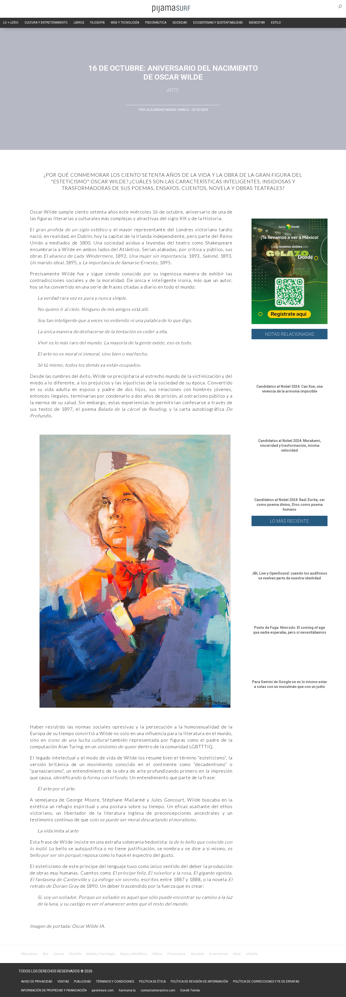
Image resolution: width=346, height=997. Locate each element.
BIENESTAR (257, 22)
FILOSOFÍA (97, 22)
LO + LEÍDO (10, 22)
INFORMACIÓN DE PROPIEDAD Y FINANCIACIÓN (54, 990)
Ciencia (58, 954)
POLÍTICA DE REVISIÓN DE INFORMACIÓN (199, 981)
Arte (173, 90)
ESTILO (276, 22)
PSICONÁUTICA (155, 22)
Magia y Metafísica (133, 954)
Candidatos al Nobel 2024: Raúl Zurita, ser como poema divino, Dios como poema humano (289, 504)
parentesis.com (103, 990)
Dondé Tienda (190, 990)
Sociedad (197, 954)
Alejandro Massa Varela (167, 110)
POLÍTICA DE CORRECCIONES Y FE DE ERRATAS (266, 981)
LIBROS (79, 22)
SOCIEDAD (179, 22)
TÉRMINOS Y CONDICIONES (115, 981)
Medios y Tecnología (100, 954)
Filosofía (75, 954)
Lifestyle (252, 954)
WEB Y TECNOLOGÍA (125, 22)
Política (157, 954)
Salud (237, 954)
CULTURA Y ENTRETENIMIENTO (46, 22)
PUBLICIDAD (82, 981)
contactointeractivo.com (158, 990)
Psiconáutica (176, 954)
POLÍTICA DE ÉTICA (152, 981)
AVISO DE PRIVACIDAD (36, 981)
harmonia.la (127, 990)
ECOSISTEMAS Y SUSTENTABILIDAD (218, 22)
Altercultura (29, 954)
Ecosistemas (218, 954)
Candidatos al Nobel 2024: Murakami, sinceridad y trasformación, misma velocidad (289, 445)
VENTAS (63, 981)
